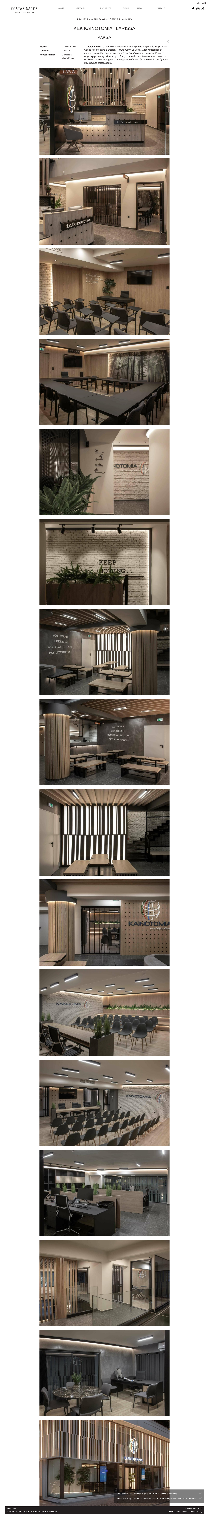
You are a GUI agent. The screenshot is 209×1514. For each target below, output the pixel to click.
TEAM (126, 8)
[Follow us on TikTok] (202, 8)
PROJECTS (105, 8)
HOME (61, 8)
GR (204, 2)
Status (43, 46)
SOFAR (198, 1509)
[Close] (200, 1493)
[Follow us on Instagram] (198, 8)
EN (198, 2)
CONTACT (160, 8)
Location (44, 50)
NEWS (140, 8)
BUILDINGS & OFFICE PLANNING (113, 19)
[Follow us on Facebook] (193, 8)
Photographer (47, 54)
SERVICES (80, 8)
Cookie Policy (196, 1511)
